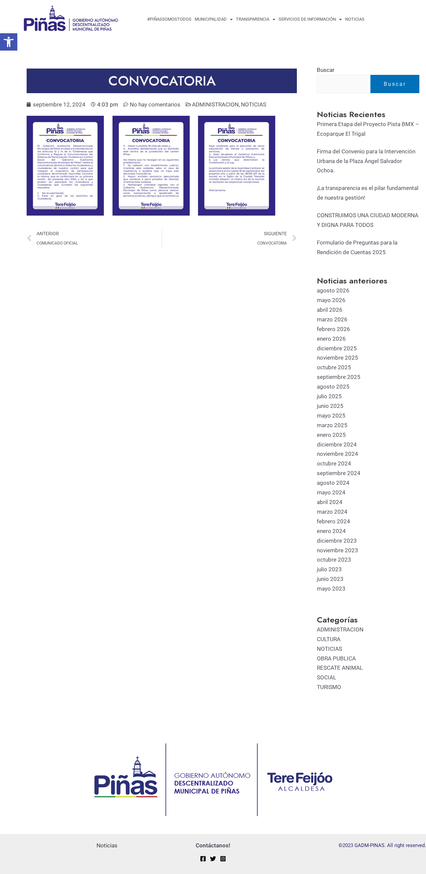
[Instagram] (223, 859)
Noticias (354, 19)
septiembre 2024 (338, 473)
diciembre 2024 (337, 444)
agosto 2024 (333, 482)
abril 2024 (329, 502)
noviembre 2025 (337, 357)
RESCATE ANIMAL (340, 667)
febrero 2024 (333, 521)
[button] (8, 42)
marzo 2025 (332, 425)
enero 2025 (331, 435)
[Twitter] (213, 859)
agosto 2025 (333, 386)
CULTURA (328, 639)
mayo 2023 (331, 588)
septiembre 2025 (338, 377)
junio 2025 (330, 406)
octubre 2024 (334, 463)
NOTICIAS (253, 104)
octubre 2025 (334, 367)
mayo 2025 (331, 415)
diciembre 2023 (337, 540)
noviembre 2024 (337, 453)
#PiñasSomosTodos (169, 19)
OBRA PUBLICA (336, 658)
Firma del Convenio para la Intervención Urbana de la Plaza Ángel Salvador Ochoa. (366, 161)
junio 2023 (330, 579)
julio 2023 (329, 569)
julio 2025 (329, 396)
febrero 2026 (333, 329)
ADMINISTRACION (215, 104)
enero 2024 (331, 531)
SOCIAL (326, 677)
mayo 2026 (331, 300)
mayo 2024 (331, 492)
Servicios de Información (307, 19)
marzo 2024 (332, 511)
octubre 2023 (334, 559)
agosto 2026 (333, 290)
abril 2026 (329, 309)
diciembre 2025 (337, 348)
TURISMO (329, 687)
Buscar (325, 70)
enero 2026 (331, 338)
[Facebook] (203, 859)
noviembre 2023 (337, 550)
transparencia (252, 19)
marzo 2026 (332, 319)
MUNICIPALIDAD (211, 19)
